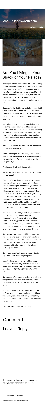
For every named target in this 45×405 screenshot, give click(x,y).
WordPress (23, 401)
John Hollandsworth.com (13, 396)
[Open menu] (41, 4)
